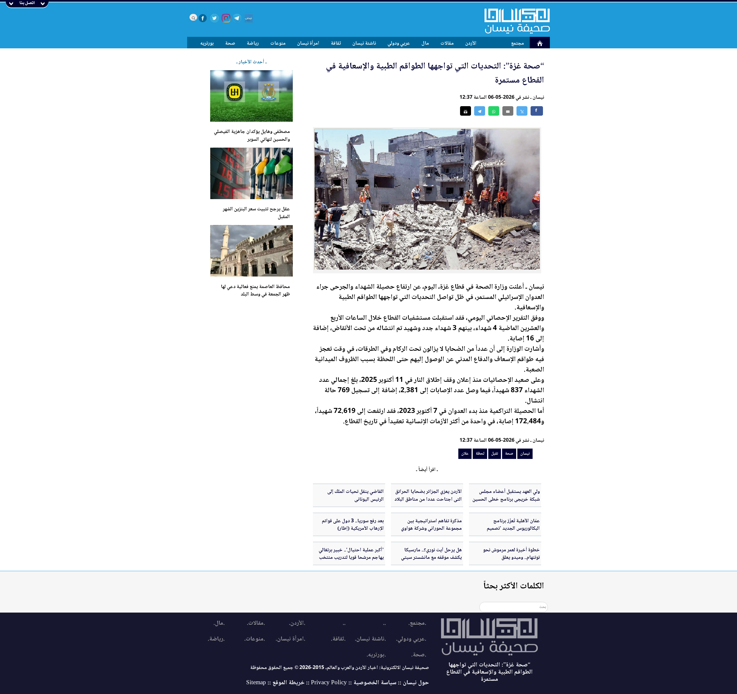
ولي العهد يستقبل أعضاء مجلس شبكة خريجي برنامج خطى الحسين (506, 495)
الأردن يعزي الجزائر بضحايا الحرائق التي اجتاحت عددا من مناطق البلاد (428, 495)
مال (425, 43)
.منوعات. (254, 639)
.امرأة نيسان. (290, 639)
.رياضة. (216, 639)
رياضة (253, 43)
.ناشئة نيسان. (370, 639)
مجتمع (517, 43)
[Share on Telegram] (479, 111)
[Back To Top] (726, 679)
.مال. (219, 623)
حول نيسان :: (412, 683)
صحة (230, 43)
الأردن (470, 43)
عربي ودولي (399, 43)
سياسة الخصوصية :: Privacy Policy (353, 683)
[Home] (513, 21)
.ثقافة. (338, 639)
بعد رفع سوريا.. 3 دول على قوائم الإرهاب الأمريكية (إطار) (353, 525)
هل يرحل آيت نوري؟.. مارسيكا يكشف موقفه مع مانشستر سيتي (431, 554)
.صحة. (418, 655)
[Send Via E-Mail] (507, 111)
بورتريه (207, 43)
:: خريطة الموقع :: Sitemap (277, 683)
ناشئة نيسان (364, 43)
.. (384, 623)
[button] (493, 111)
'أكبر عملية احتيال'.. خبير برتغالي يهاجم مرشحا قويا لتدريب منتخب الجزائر (351, 558)
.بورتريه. (376, 655)
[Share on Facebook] (537, 111)
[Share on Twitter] (521, 111)
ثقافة (336, 43)
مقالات (447, 43)
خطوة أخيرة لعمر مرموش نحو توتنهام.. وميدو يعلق (511, 554)
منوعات (278, 43)
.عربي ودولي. (411, 639)
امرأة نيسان (308, 43)
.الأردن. (297, 623)
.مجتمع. (417, 623)
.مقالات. (256, 623)
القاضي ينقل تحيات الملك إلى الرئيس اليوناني (355, 495)
